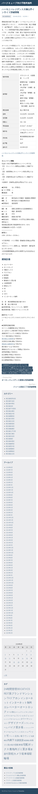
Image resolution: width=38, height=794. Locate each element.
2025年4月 (9, 507)
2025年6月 (9, 502)
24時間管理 (5, 365)
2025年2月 (9, 512)
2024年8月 (9, 527)
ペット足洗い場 (15, 736)
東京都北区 (9, 406)
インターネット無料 (8, 367)
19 (14, 662)
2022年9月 (9, 585)
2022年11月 (9, 580)
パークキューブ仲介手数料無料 (17, 3)
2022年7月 (9, 590)
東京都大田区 (10, 418)
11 (9, 658)
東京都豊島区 (7, 16)
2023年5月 (9, 565)
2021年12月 (9, 608)
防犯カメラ (17, 373)
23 (31, 662)
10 (5, 658)
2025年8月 (9, 497)
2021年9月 (9, 615)
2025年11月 (9, 490)
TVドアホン (24, 365)
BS (11, 365)
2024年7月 (9, 530)
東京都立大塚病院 (8, 339)
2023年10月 (9, 552)
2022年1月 (9, 605)
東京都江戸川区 (11, 431)
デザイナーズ (6, 370)
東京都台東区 (10, 411)
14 (22, 658)
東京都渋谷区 (10, 436)
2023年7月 (9, 560)
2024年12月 (9, 517)
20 (18, 662)
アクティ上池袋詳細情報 (14, 780)
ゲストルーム (11, 716)
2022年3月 (9, 600)
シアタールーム (13, 719)
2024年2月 (9, 542)
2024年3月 (9, 540)
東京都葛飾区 (10, 449)
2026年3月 (9, 480)
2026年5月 (9, 475)
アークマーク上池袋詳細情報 (15, 778)
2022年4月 (9, 598)
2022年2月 (9, 603)
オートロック (28, 367)
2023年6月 (9, 562)
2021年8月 (9, 618)
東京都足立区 (10, 454)
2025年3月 (9, 510)
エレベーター (19, 367)
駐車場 (24, 373)
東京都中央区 (10, 401)
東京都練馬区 (10, 444)
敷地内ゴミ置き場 (7, 373)
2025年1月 (9, 515)
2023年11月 (9, 550)
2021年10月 (9, 613)
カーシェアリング (20, 712)
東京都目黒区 (10, 441)
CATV (15, 365)
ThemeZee (21, 791)
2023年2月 (9, 573)
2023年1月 (9, 575)
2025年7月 (9, 500)
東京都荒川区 (10, 446)
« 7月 (5, 675)
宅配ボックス (28, 370)
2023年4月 (9, 568)
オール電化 (11, 712)
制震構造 (27, 740)
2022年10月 (9, 583)
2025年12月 (9, 487)
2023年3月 (9, 570)
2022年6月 (9, 593)
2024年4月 (9, 537)
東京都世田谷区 (11, 398)
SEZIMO (25, 16)
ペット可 (14, 370)
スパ (19, 719)
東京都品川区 (10, 413)
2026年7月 (9, 470)
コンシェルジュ (23, 715)
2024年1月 (9, 545)
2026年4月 (9, 477)
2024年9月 (9, 525)
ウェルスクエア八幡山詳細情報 (16, 775)
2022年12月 (9, 578)
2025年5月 (9, 505)
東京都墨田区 (10, 416)
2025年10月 (9, 492)
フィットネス (19, 732)
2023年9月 (9, 555)
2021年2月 (9, 633)
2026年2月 (9, 482)
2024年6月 (9, 532)
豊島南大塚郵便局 (8, 344)
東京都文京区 (10, 421)
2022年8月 (9, 588)
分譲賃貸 (20, 370)
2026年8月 (9, 467)
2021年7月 (9, 620)
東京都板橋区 (10, 428)
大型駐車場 (18, 744)
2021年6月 (9, 623)
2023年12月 (9, 547)
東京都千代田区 (11, 408)
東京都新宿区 (10, 423)
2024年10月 (9, 522)
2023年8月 (9, 557)
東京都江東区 (10, 433)
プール (26, 732)
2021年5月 (9, 625)
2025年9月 (9, 495)
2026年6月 (9, 472)
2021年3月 (9, 630)
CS (19, 365)
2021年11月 (9, 610)
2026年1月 (9, 485)
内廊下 (10, 740)
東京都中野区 (10, 403)
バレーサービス (26, 727)
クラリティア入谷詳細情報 (14, 773)
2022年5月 (9, 595)
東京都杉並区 (10, 426)
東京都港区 (9, 439)
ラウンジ (27, 736)
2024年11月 (9, 520)
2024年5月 (9, 535)
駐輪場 (29, 373)
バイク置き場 (15, 727)
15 (27, 658)
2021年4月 (9, 628)
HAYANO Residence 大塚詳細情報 (16, 783)
